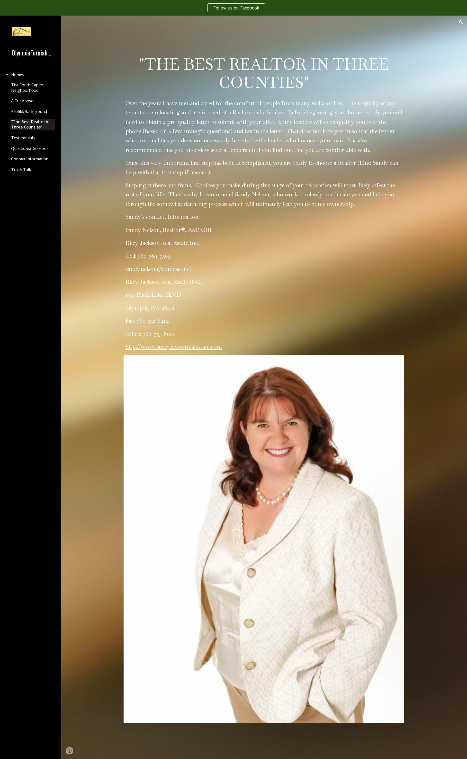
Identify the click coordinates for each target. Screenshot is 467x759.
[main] (264, 73)
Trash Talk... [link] (22, 169)
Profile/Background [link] (29, 111)
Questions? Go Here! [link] (29, 148)
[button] (461, 22)
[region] (233, 8)
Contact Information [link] (29, 159)
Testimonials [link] (23, 137)
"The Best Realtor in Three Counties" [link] (30, 124)
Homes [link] (17, 74)
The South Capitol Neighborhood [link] (27, 87)
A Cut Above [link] (22, 100)
